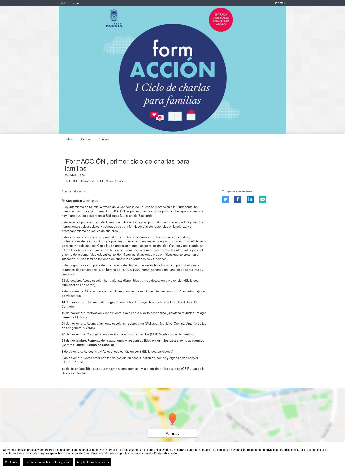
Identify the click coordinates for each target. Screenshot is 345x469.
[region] (172, 455)
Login (75, 3)
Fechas (86, 139)
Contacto (104, 139)
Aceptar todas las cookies (93, 462)
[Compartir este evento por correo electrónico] (262, 199)
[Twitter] (225, 199)
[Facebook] (237, 199)
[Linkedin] (250, 199)
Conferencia (90, 201)
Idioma (279, 3)
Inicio (63, 3)
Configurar (11, 462)
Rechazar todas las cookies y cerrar (48, 462)
